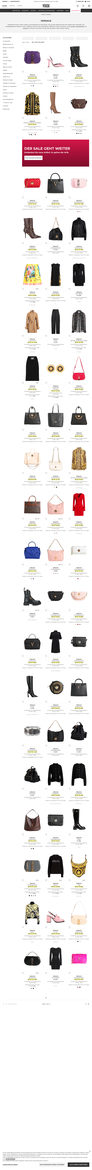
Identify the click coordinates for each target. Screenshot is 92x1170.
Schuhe (33, 10)
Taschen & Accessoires (46, 10)
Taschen (25, 28)
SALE (67, 10)
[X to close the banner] (90, 1151)
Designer (60, 10)
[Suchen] (77, 6)
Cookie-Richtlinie (10, 1159)
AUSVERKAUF (75, 10)
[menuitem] (4, 5)
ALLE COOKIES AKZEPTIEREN (78, 1164)
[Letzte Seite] (88, 1004)
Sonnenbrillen (80, 26)
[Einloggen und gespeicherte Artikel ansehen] (83, 6)
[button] (11, 41)
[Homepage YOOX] (46, 5)
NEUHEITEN (16, 10)
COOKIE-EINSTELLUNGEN (10, 1164)
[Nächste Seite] (80, 1004)
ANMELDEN (81, 1)
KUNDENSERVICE (15, 1)
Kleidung (25, 10)
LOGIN (87, 2)
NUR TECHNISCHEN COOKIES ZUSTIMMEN (52, 1164)
